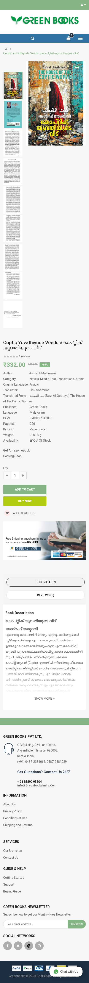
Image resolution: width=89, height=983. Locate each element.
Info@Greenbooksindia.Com (36, 785)
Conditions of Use (15, 818)
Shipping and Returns (17, 825)
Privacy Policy (12, 811)
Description (45, 582)
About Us (9, 804)
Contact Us (10, 857)
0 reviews (24, 356)
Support (8, 884)
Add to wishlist (24, 513)
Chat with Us (69, 972)
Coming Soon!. (13, 456)
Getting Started (13, 877)
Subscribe (77, 924)
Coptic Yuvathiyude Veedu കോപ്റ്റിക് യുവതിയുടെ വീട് (40, 53)
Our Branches (12, 850)
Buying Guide (12, 891)
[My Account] (83, 4)
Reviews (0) (45, 595)
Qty (5, 468)
